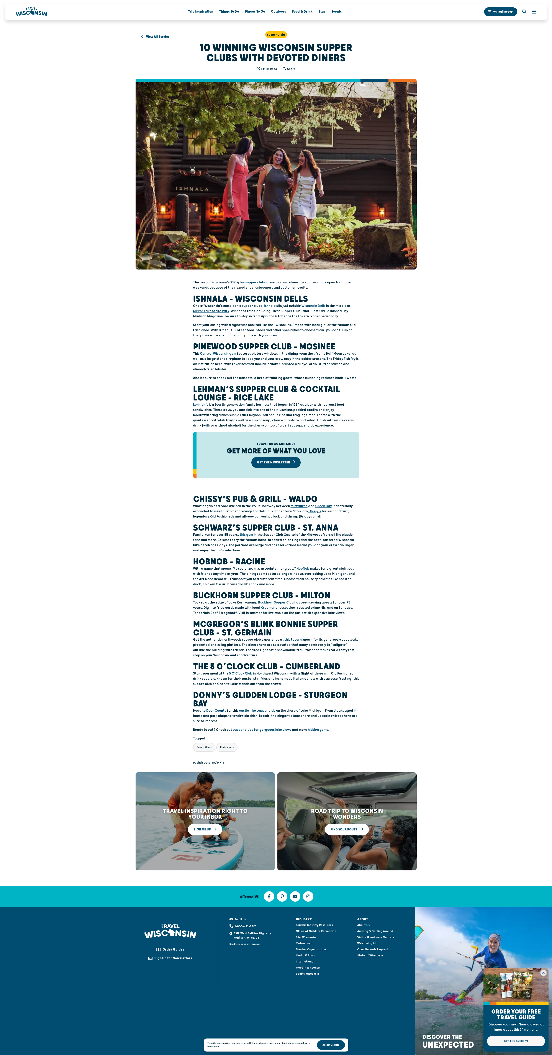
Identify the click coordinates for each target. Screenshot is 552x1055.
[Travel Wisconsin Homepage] (31, 11)
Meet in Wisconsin (308, 967)
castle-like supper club (257, 711)
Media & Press (305, 955)
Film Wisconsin (306, 937)
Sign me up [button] (202, 829)
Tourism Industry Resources (314, 925)
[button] (500, 11)
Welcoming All (367, 943)
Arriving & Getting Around (375, 931)
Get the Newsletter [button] (274, 462)
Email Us (240, 919)
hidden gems (318, 730)
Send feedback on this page (244, 944)
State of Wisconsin (370, 955)
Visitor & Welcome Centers (375, 937)
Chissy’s (314, 511)
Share (291, 69)
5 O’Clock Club (240, 673)
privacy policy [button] (299, 1043)
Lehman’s (200, 405)
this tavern (293, 640)
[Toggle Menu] (531, 12)
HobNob (302, 569)
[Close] (543, 973)
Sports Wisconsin (307, 974)
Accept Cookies (331, 1044)
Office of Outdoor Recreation (316, 931)
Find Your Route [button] (344, 829)
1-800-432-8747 (245, 926)
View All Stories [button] (157, 37)
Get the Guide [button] (514, 1041)
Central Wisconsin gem (218, 354)
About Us (363, 925)
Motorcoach (304, 943)
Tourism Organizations (311, 949)
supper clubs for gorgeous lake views (262, 730)
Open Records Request (372, 949)
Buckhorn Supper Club (276, 602)
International (305, 961)
